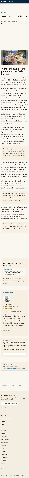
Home (2, 385)
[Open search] (23, 2)
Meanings (7, 385)
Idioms (3, 413)
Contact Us (4, 436)
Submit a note (14, 354)
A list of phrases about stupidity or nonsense (14, 368)
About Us (3, 430)
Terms (2, 466)
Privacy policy (4, 457)
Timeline (3, 433)
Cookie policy (4, 454)
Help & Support (5, 439)
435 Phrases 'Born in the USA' (10, 366)
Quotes (3, 421)
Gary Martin (8, 304)
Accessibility (4, 460)
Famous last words (6, 418)
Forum (2, 424)
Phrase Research (5, 442)
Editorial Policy (4, 445)
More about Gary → (8, 333)
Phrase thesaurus (5, 415)
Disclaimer (3, 463)
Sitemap (3, 469)
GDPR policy (4, 451)
